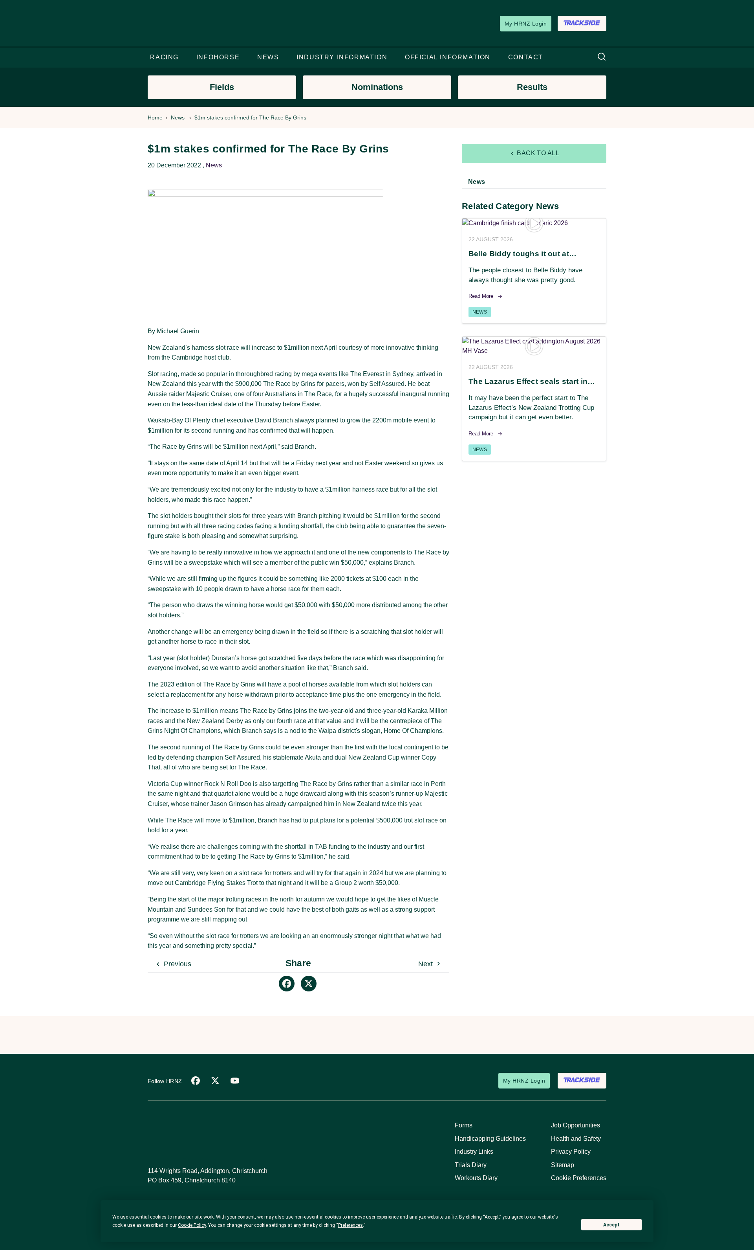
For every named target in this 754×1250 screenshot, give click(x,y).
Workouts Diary (476, 1178)
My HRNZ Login (526, 23)
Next (426, 964)
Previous (176, 964)
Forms (463, 1125)
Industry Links (474, 1151)
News (178, 117)
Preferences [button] (350, 1225)
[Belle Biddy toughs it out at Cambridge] (534, 223)
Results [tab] (532, 87)
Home (155, 117)
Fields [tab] (222, 87)
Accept (611, 1225)
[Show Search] (601, 57)
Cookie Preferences (578, 1178)
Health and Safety (576, 1138)
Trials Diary (471, 1165)
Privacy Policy (571, 1151)
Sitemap (562, 1165)
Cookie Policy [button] (192, 1225)
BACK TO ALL (537, 153)
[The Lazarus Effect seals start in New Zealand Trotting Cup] (534, 346)
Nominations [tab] (377, 87)
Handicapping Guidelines (490, 1138)
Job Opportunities (575, 1125)
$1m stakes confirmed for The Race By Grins (250, 117)
